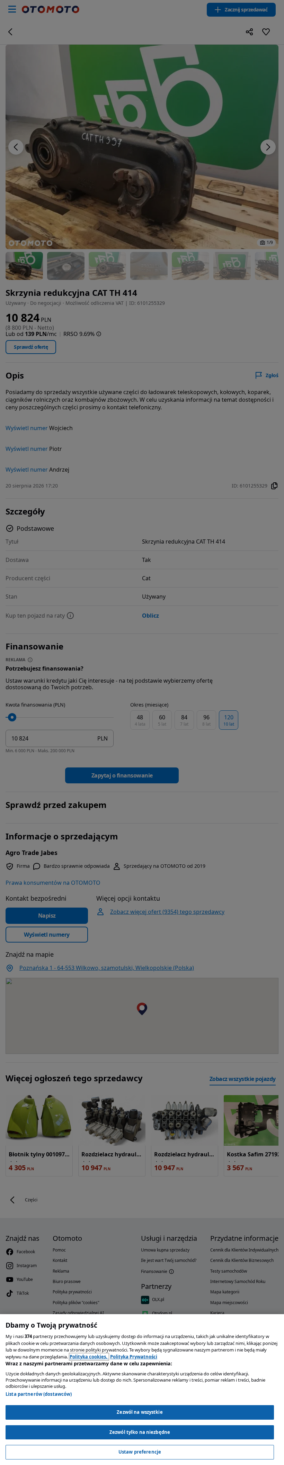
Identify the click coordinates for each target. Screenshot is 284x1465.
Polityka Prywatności (133, 1357)
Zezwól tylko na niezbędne (139, 1432)
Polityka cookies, (89, 1357)
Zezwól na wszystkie (139, 1412)
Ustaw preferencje (139, 1452)
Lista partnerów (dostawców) (39, 1394)
